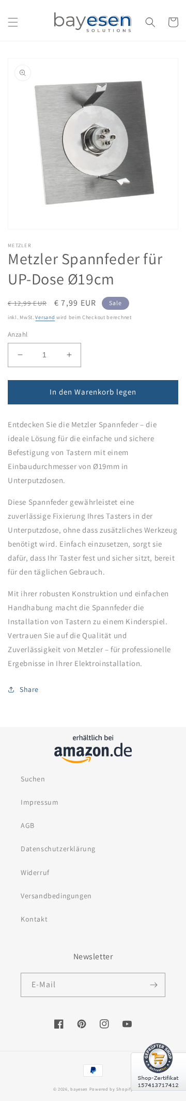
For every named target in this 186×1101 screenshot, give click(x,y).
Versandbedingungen (56, 895)
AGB (28, 825)
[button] (13, 22)
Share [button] (29, 689)
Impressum (39, 802)
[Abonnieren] (153, 985)
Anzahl (17, 334)
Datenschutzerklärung (58, 848)
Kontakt (34, 919)
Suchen (33, 778)
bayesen (79, 1089)
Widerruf (35, 872)
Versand (45, 317)
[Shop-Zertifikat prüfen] (158, 1097)
